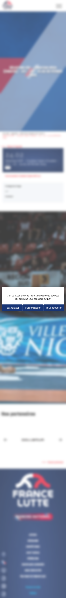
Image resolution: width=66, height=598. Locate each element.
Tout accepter (54, 307)
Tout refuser (12, 307)
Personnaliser (33, 307)
